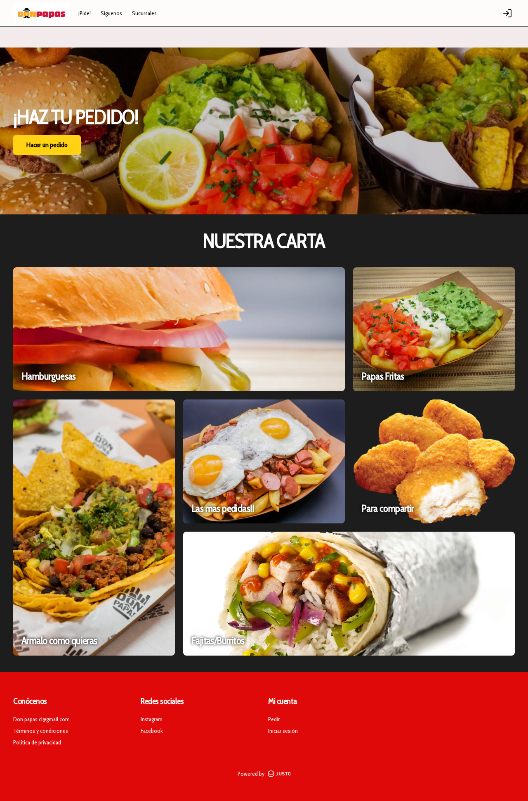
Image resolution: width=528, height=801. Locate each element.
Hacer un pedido (47, 145)
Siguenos (111, 13)
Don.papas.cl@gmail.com (41, 719)
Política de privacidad (37, 742)
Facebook (152, 730)
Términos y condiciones (40, 730)
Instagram (152, 719)
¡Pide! (84, 13)
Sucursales (144, 13)
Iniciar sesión (283, 730)
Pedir (274, 719)
